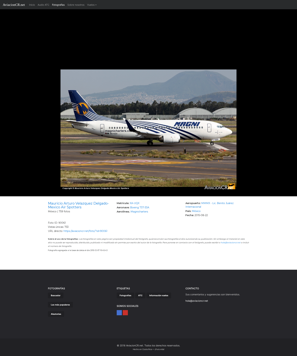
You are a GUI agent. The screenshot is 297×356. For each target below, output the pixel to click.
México (196, 211)
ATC (140, 295)
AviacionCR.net (14, 5)
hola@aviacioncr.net (231, 242)
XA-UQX (134, 203)
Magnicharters (139, 211)
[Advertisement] (148, 35)
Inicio (32, 4)
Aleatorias (56, 314)
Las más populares (60, 304)
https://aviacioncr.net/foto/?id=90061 (85, 231)
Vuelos (91, 4)
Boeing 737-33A (139, 207)
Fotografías (58, 4)
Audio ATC (43, 4)
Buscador (55, 295)
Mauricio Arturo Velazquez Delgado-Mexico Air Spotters (78, 205)
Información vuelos (158, 295)
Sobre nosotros (75, 4)
